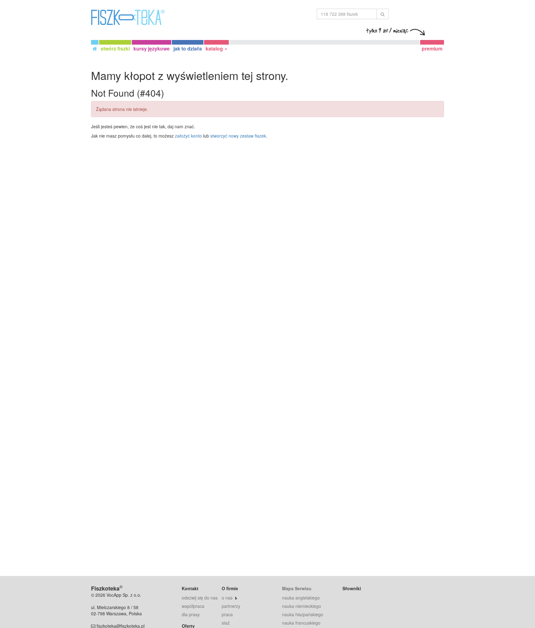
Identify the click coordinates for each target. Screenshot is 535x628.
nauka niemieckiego (301, 606)
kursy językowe (151, 48)
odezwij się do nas (200, 598)
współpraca (193, 606)
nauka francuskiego (301, 623)
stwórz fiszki (115, 48)
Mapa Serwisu (296, 588)
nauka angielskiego (301, 598)
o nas (227, 598)
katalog (215, 48)
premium (432, 48)
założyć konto (188, 136)
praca (227, 614)
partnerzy (231, 606)
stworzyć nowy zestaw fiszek (238, 136)
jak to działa (187, 48)
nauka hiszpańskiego (302, 614)
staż (226, 623)
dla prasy (191, 614)
